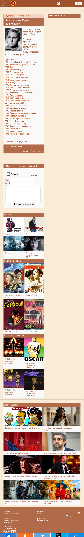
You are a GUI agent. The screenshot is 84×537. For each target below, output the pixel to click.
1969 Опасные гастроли (15, 105)
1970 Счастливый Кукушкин (17, 100)
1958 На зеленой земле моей (17, 134)
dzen (38, 516)
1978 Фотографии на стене (16, 77)
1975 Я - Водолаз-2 (13, 82)
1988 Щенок (10, 67)
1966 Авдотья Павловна (15, 116)
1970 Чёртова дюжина (14, 98)
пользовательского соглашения (11, 521)
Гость (78, 3)
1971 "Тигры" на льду (14, 95)
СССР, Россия (23, 16)
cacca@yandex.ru (10, 530)
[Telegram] (42, 535)
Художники (13, 16)
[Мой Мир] (75, 535)
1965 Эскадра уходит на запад (18, 118)
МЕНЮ (3, 5)
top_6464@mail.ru (10, 528)
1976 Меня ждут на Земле (16, 80)
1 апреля (9, 141)
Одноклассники (43, 520)
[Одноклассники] (25, 535)
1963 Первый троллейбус (16, 123)
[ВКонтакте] (8, 535)
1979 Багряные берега (14, 74)
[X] (59, 535)
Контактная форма (10, 532)
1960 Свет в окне (12, 128)
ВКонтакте (41, 518)
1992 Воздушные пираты (15, 64)
